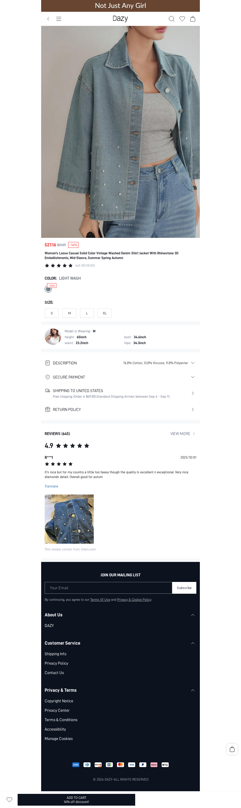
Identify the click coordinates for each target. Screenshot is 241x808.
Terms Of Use (100, 600)
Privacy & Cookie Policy (134, 600)
